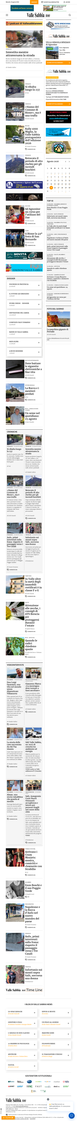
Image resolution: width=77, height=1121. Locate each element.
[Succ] (69, 161)
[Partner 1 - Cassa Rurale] (11, 1081)
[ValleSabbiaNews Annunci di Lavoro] (58, 73)
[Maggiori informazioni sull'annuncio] (52, 53)
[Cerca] (63, 15)
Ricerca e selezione (52, 77)
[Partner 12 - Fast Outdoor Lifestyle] (38, 1086)
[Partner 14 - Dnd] (57, 1086)
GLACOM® (32, 1118)
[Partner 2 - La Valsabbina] (20, 1081)
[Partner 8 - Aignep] (11, 1086)
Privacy (1, 1112)
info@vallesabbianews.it (22, 1106)
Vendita (50, 48)
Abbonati (34, 2)
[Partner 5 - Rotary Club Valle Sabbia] (48, 1081)
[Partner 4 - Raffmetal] (38, 1081)
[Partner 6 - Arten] (57, 1081)
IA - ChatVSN (7, 1117)
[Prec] (65, 161)
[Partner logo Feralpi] (66, 1086)
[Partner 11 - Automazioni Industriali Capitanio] (29, 1086)
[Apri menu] (14, 15)
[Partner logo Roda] (34, 1091)
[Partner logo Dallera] (66, 1081)
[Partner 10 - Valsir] (20, 1086)
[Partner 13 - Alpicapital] (48, 1086)
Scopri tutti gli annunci (55, 63)
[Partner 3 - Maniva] (29, 1081)
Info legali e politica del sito (21, 1118)
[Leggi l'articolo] (24, 39)
